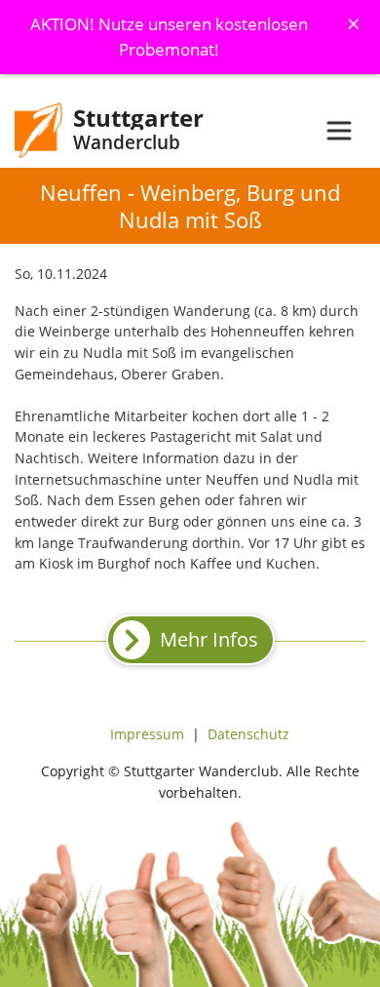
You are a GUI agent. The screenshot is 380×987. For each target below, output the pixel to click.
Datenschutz (248, 734)
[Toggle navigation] (339, 130)
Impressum (147, 734)
